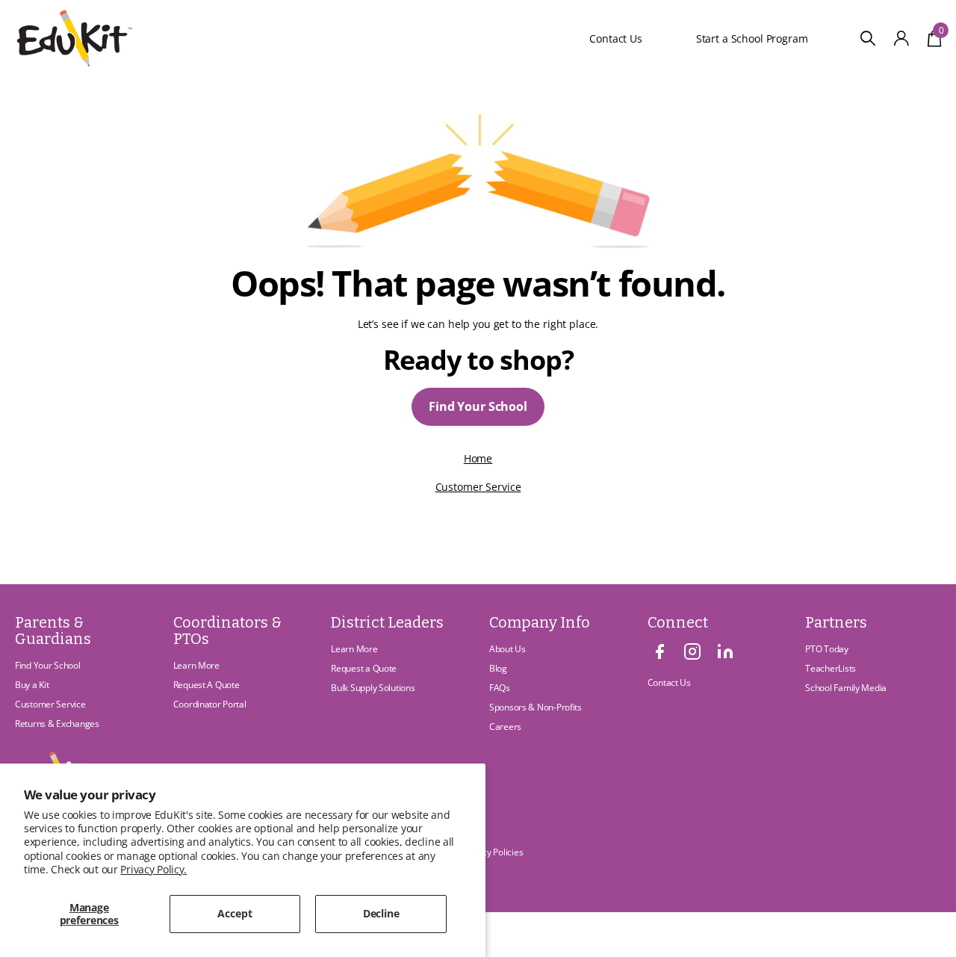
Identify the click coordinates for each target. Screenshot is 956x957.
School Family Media (846, 687)
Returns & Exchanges (57, 723)
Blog (498, 668)
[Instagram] (692, 651)
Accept (234, 913)
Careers (505, 726)
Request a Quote (364, 668)
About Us (507, 648)
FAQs (499, 687)
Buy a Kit (32, 684)
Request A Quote (206, 684)
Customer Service (478, 487)
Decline (381, 913)
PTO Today (826, 648)
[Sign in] (902, 38)
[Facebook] (659, 651)
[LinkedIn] (725, 651)
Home (478, 458)
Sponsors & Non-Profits (535, 707)
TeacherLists (830, 668)
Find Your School (478, 406)
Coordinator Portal (209, 704)
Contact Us (615, 38)
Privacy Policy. (153, 869)
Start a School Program (748, 38)
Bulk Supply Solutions (373, 687)
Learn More (196, 665)
